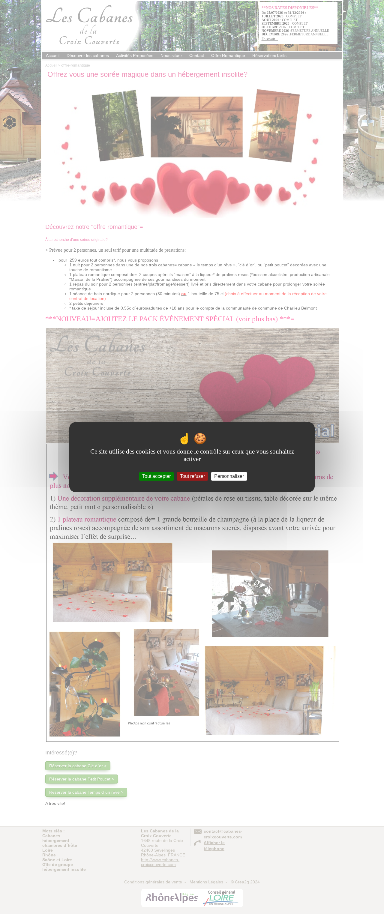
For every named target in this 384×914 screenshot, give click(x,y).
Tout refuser (192, 476)
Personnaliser (229, 476)
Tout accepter (156, 476)
